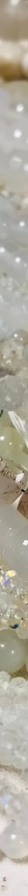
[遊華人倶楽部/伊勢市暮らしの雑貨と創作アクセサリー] (14, 2)
